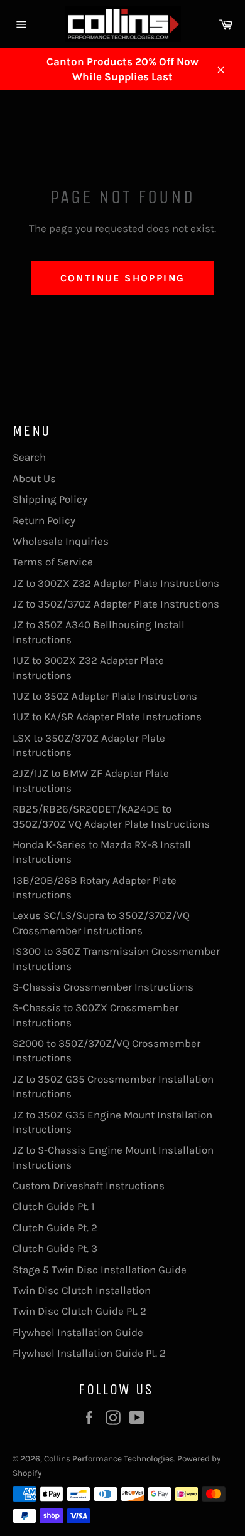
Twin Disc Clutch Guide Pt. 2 (79, 1311)
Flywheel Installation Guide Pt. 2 (89, 1353)
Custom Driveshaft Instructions (89, 1185)
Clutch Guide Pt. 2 (55, 1227)
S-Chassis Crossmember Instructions (103, 987)
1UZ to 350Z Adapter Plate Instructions (105, 696)
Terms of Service (53, 561)
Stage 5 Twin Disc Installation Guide (100, 1269)
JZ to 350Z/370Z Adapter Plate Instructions (116, 603)
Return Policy (44, 520)
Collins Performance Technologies (109, 1458)
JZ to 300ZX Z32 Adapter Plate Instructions (116, 583)
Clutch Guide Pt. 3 (55, 1248)
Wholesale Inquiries (61, 541)
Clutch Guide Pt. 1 (54, 1206)
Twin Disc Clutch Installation (82, 1290)
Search (29, 457)
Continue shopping (122, 278)
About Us (34, 478)
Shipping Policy (50, 499)
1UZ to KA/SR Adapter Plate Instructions (107, 716)
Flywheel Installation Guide (78, 1332)
